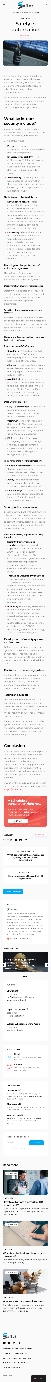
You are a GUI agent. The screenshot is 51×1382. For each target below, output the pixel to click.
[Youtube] (4, 1342)
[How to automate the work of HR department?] (25, 876)
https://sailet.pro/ (13, 789)
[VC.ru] (18, 1342)
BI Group (11, 991)
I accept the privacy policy (16, 1148)
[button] (4, 5)
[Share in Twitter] (11, 840)
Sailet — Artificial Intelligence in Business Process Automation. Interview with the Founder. (24, 1120)
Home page (16, 12)
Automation (25, 35)
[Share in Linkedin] (20, 840)
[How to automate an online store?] (25, 1281)
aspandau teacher (16, 1009)
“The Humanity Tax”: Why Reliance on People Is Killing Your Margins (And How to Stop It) (20, 964)
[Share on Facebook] (16, 840)
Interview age (14, 1115)
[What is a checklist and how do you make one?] (25, 1233)
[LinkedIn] (13, 1342)
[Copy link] (25, 840)
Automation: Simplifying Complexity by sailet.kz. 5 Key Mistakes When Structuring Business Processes (24, 1096)
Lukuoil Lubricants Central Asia (22, 1024)
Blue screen (13, 1104)
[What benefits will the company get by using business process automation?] (25, 856)
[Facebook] (9, 1342)
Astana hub (13, 1090)
